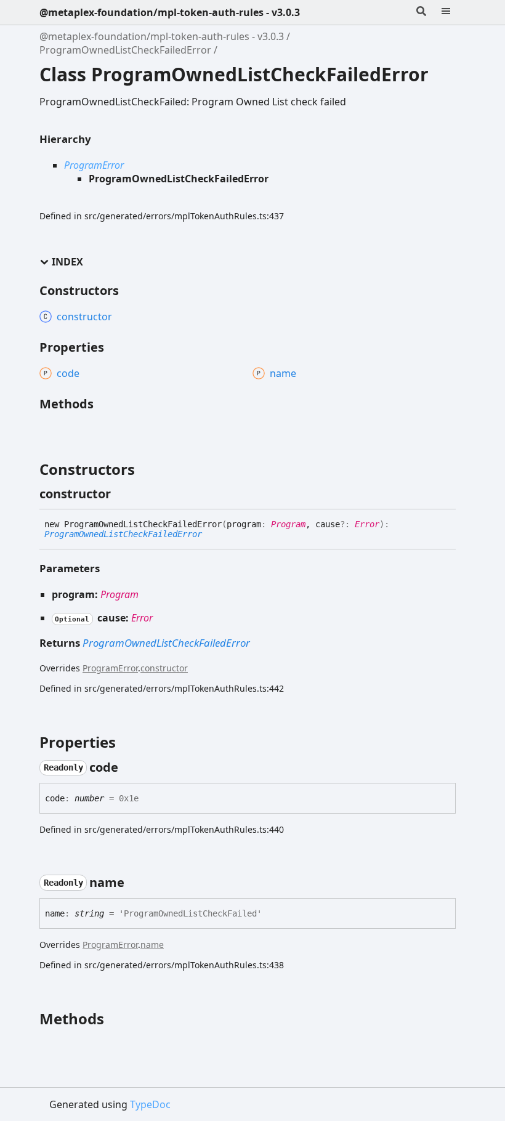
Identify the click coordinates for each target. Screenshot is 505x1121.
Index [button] (67, 262)
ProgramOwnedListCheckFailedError (125, 50)
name (152, 944)
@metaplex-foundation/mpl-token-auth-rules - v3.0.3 (169, 12)
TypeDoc (150, 1104)
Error (367, 524)
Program (288, 524)
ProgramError (94, 165)
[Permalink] (122, 494)
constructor (164, 668)
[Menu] (453, 12)
